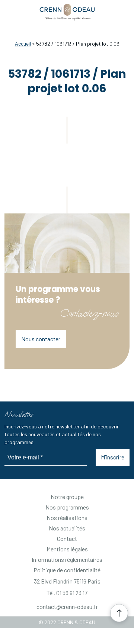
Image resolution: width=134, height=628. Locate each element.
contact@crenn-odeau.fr (67, 606)
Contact (67, 538)
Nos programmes (67, 507)
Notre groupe (67, 496)
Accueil (23, 43)
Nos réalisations (67, 517)
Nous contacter (40, 338)
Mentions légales (67, 548)
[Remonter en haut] (119, 613)
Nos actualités (67, 528)
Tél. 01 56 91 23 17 (67, 592)
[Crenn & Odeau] (67, 12)
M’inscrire (112, 457)
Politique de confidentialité (67, 569)
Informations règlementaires (67, 559)
